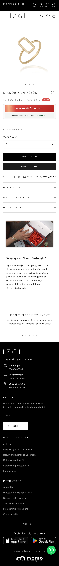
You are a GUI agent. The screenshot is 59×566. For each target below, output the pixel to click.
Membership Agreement (15, 508)
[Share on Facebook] (14, 177)
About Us (8, 487)
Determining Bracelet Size (16, 465)
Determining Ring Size (14, 460)
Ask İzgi (7, 444)
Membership (9, 471)
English (28, 524)
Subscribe (15, 426)
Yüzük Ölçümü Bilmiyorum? (41, 176)
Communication (11, 514)
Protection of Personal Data (17, 492)
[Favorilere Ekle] (52, 93)
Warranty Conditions (13, 503)
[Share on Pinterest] (23, 177)
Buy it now (29, 166)
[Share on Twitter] (19, 177)
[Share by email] (28, 177)
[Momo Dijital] (29, 559)
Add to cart (29, 156)
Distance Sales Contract (15, 498)
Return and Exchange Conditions (20, 454)
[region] (29, 316)
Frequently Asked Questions (17, 449)
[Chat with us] (51, 550)
